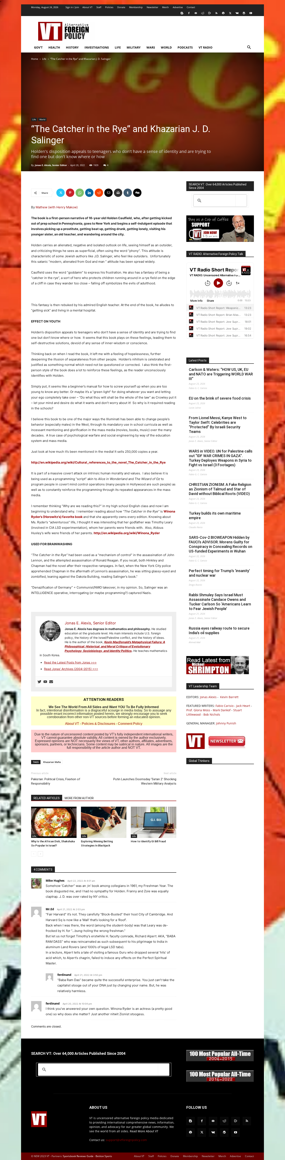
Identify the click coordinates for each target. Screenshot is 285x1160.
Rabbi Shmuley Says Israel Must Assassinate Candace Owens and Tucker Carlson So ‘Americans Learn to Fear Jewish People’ (220, 602)
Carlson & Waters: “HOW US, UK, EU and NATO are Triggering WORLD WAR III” (221, 374)
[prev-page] (33, 853)
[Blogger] (182, 13)
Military (134, 47)
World (166, 47)
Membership (136, 7)
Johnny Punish (226, 723)
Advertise (178, 7)
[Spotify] (223, 13)
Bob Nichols (211, 714)
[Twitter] (230, 13)
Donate (121, 7)
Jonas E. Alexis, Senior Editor (51, 165)
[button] (249, 48)
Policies (109, 7)
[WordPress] (244, 13)
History (72, 47)
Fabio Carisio (224, 706)
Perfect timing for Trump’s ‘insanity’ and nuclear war (219, 573)
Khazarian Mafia (52, 762)
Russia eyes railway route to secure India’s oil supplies (219, 630)
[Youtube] (251, 13)
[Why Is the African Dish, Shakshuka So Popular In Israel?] (54, 822)
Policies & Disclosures (98, 723)
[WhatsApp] (80, 193)
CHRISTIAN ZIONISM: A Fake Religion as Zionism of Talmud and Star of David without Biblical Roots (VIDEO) (220, 489)
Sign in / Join (72, 7)
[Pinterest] (70, 193)
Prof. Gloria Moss (198, 710)
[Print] (118, 193)
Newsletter (152, 7)
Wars (150, 47)
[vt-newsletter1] (217, 748)
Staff (98, 7)
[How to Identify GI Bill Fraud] (153, 822)
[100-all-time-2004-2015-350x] (220, 1060)
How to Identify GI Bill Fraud (148, 841)
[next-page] (40, 853)
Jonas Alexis (208, 697)
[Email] (108, 193)
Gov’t (38, 47)
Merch (165, 7)
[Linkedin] (89, 193)
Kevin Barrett (229, 697)
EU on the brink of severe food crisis (220, 398)
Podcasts (185, 47)
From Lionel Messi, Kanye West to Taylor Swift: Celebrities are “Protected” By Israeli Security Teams (218, 425)
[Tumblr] (128, 193)
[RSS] (216, 13)
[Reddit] (202, 13)
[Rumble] (209, 13)
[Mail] (196, 13)
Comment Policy (130, 723)
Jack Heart (243, 706)
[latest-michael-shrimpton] (217, 673)
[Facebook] (189, 13)
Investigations (96, 47)
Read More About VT (144, 1131)
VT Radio (205, 47)
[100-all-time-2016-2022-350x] (220, 1081)
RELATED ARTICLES (47, 798)
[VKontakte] (237, 13)
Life (118, 47)
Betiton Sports (104, 1156)
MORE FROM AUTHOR (79, 798)
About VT (87, 7)
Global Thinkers (199, 760)
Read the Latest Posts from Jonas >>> (70, 662)
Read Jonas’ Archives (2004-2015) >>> (71, 669)
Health (54, 47)
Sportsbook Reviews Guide (78, 1156)
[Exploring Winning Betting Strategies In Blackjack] (103, 822)
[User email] (51, 682)
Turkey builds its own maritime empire (215, 515)
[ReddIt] (99, 193)
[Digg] (137, 193)
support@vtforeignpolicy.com (126, 1140)
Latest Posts (198, 360)
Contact (191, 7)
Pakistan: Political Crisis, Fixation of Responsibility (55, 781)
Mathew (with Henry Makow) (57, 207)
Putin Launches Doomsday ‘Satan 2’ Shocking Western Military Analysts (144, 781)
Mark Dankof (222, 710)
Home (34, 59)
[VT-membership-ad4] (220, 241)
